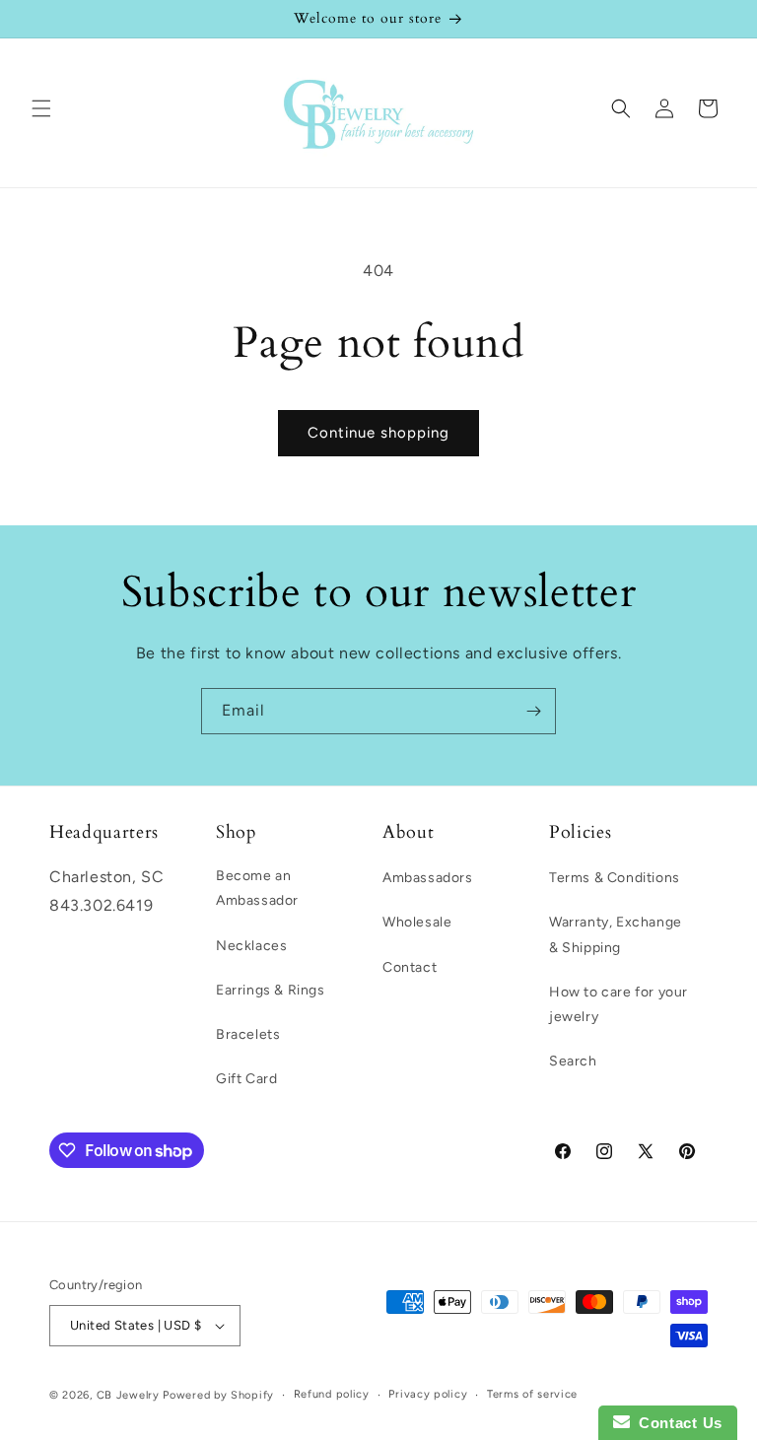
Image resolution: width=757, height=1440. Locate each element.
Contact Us (676, 1422)
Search (573, 1061)
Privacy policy (427, 1394)
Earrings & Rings (270, 990)
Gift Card (246, 1078)
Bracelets (248, 1034)
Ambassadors (427, 877)
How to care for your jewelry (618, 1004)
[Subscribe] (533, 711)
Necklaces (251, 945)
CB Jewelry (128, 1395)
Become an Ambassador (257, 888)
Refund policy (332, 1394)
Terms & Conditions (614, 877)
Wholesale (416, 922)
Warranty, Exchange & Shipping (615, 934)
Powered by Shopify (218, 1395)
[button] (41, 108)
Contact (409, 967)
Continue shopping (378, 433)
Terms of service (532, 1394)
